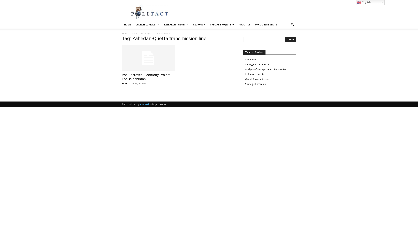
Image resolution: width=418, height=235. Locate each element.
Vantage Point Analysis (257, 64)
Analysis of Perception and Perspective (265, 69)
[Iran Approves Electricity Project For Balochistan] (148, 58)
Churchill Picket (146, 24)
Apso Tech (144, 104)
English (366, 2)
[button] (292, 24)
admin (125, 83)
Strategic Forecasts (255, 84)
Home (127, 24)
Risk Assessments (254, 74)
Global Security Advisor (257, 79)
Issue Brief (251, 59)
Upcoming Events (266, 24)
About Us (244, 24)
